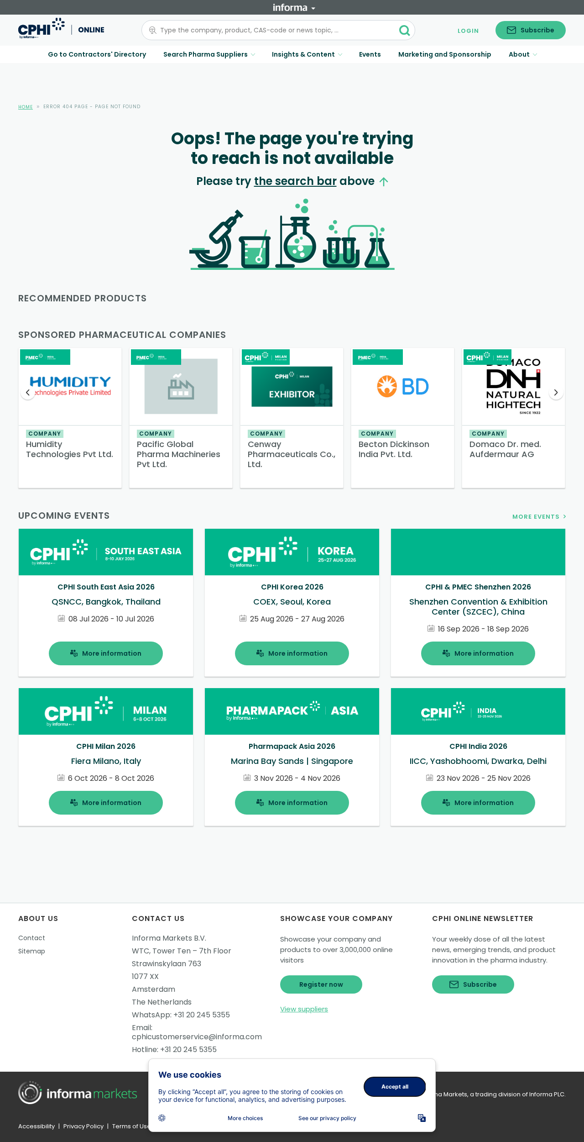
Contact (31, 937)
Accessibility (36, 1126)
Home (25, 107)
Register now (321, 984)
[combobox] (273, 30)
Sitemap (31, 951)
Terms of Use (131, 1126)
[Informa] (294, 7)
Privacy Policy (83, 1126)
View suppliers (304, 1009)
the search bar (295, 181)
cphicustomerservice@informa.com (197, 1036)
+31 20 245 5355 (201, 1015)
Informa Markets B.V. (169, 938)
